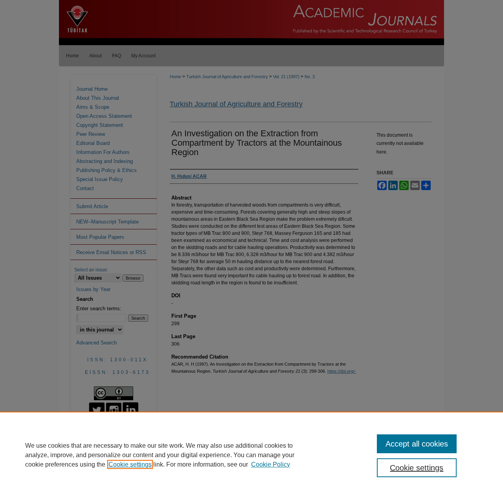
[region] (251, 455)
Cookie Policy (270, 464)
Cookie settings (130, 464)
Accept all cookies (417, 443)
